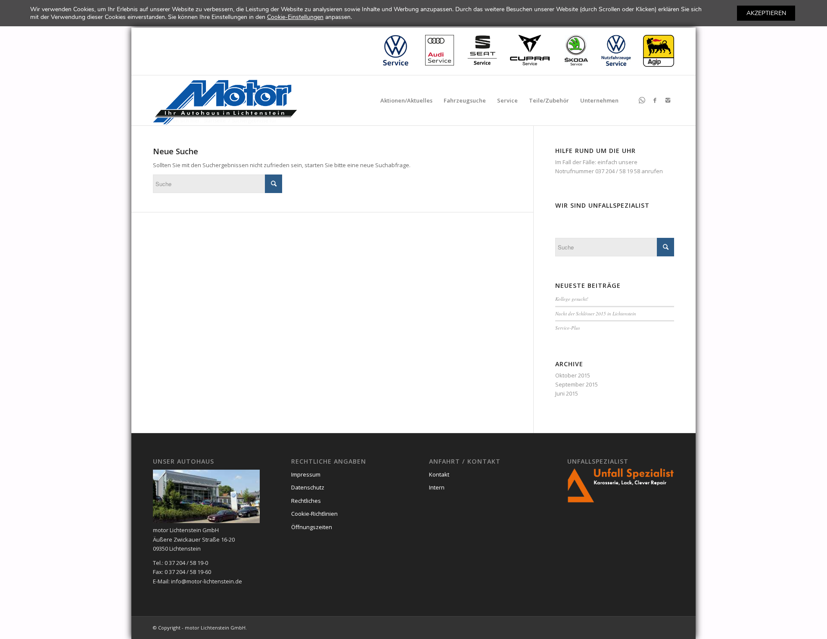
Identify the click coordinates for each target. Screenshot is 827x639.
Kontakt (439, 474)
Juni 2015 (566, 393)
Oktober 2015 (572, 375)
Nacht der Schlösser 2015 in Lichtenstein (595, 313)
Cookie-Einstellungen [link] (295, 17)
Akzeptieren (766, 13)
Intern (437, 487)
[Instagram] (667, 100)
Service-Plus (567, 327)
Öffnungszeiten (311, 527)
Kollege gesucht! (571, 299)
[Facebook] (654, 100)
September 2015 (576, 384)
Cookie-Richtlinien (314, 513)
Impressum (305, 474)
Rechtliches (306, 501)
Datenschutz (307, 487)
